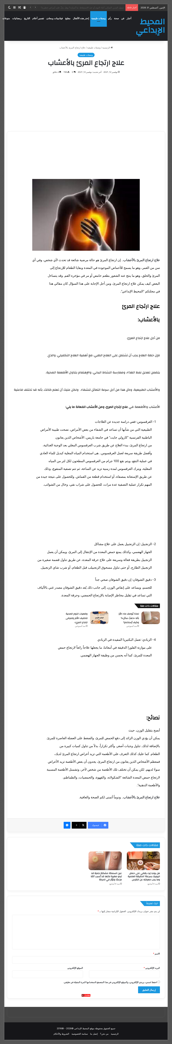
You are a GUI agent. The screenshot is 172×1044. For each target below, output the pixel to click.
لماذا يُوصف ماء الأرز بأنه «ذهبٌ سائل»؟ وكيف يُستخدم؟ (129, 618)
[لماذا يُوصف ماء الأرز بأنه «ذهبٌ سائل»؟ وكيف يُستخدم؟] (150, 617)
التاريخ (27, 18)
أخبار (129, 18)
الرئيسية (106, 47)
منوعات (6, 18)
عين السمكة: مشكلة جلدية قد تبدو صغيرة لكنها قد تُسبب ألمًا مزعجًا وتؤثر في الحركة (106, 876)
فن (122, 18)
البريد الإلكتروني (152, 968)
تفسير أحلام (38, 18)
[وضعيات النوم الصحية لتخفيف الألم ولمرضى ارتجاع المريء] (99, 617)
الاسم (156, 953)
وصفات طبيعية (98, 18)
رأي (110, 18)
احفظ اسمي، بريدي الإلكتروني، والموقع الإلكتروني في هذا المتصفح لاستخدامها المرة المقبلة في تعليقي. (110, 982)
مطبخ (68, 18)
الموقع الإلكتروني (75, 968)
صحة (116, 18)
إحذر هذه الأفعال (81, 18)
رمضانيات (17, 18)
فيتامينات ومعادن (54, 18)
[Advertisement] (86, 1020)
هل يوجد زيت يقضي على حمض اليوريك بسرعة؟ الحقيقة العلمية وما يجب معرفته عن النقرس (144, 876)
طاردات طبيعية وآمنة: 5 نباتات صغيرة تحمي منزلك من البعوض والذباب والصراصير (86, 7)
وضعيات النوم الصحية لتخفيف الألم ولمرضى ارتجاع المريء (77, 618)
